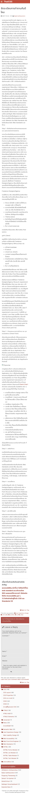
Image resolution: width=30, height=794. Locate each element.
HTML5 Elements (8, 716)
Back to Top (25, 610)
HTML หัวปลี (6, 713)
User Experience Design (22, 613)
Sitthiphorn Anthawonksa (9, 770)
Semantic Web (7, 729)
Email (4, 656)
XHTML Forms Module (10, 750)
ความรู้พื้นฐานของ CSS (9, 707)
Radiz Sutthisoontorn (19, 16)
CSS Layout (7, 692)
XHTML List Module (9, 753)
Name (4, 651)
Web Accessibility (8, 738)
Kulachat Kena (6, 787)
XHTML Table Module (10, 755)
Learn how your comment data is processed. (15, 679)
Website (4, 661)
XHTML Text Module (9, 758)
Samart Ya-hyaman (8, 778)
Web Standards (8, 744)
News (5, 722)
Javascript (6, 720)
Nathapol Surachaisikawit (10, 784)
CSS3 (5, 701)
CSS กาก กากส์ (7, 698)
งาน (17, 614)
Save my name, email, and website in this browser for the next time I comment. (14, 667)
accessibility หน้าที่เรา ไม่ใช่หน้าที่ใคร (15, 588)
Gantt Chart (24, 384)
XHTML (5, 747)
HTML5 (5, 710)
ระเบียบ (21, 614)
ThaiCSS (8, 1)
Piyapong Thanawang (8, 775)
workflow (12, 614)
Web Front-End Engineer (11, 741)
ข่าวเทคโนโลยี (7, 726)
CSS (4, 689)
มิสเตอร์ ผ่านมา (6, 781)
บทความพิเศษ (5, 614)
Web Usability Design (10, 735)
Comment (5, 636)
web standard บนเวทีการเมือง (13, 591)
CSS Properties (8, 695)
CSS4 (5, 704)
